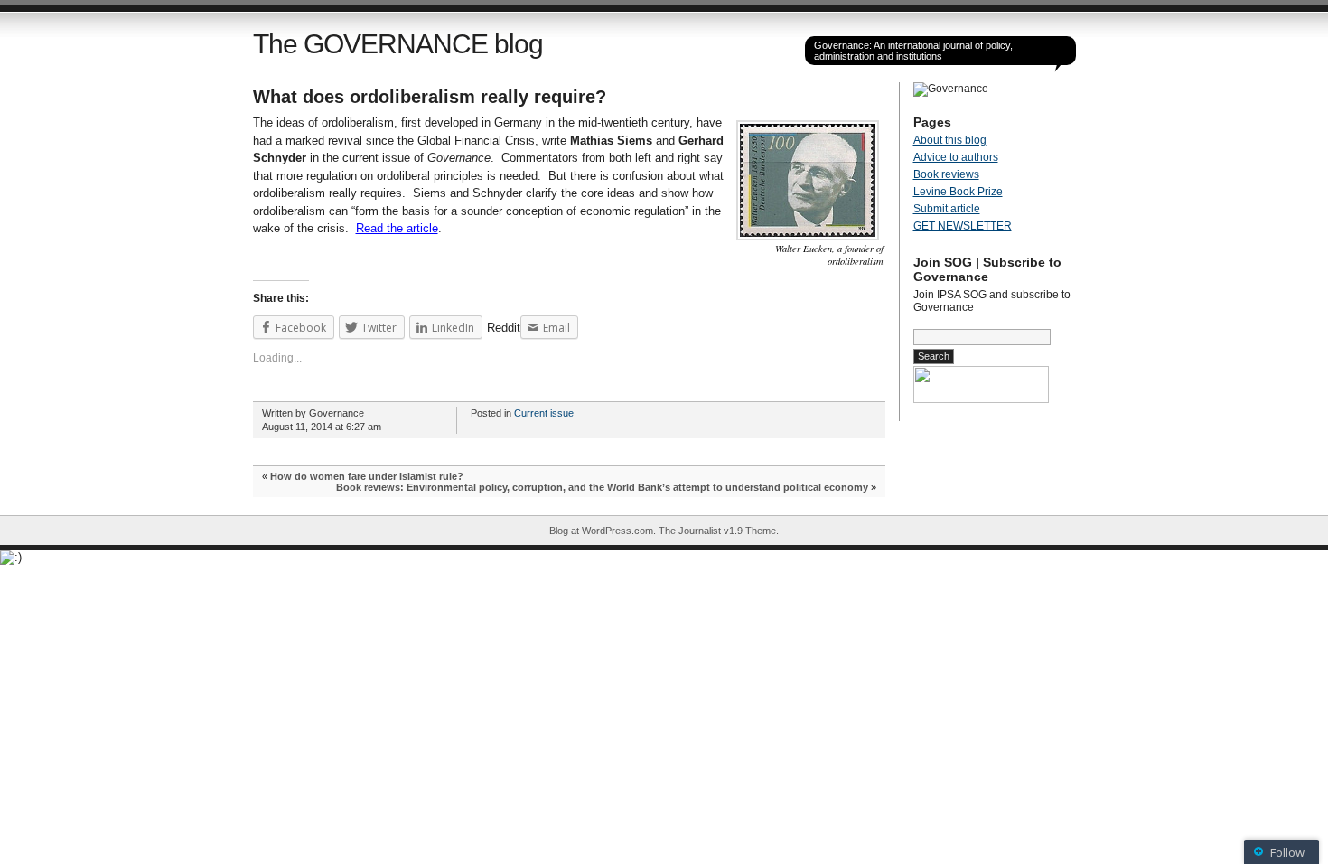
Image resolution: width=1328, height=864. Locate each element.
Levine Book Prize (958, 191)
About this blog (950, 140)
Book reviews (946, 174)
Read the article (397, 228)
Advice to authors (955, 157)
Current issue (544, 413)
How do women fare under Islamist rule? (366, 476)
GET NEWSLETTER (962, 226)
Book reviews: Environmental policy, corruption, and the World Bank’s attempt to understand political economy (602, 487)
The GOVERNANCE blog (398, 44)
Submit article (946, 208)
